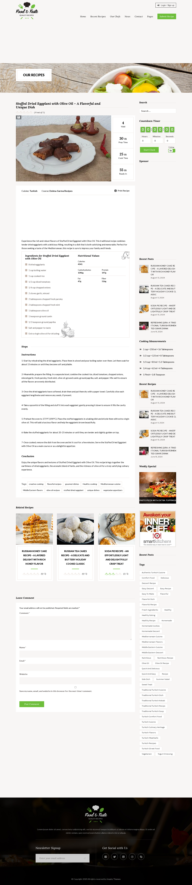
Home (83, 16)
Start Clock (149, 149)
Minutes (157, 136)
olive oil (145, 663)
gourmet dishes (72, 484)
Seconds (170, 136)
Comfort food (148, 578)
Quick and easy (149, 674)
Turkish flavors (149, 732)
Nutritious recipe (165, 658)
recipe (165, 674)
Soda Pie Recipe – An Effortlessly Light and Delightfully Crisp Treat (117, 557)
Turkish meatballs (150, 738)
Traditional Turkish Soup (153, 711)
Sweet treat (147, 684)
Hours (145, 136)
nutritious (146, 658)
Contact (139, 16)
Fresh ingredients (150, 610)
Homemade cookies (151, 626)
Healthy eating (148, 615)
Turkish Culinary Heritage (153, 727)
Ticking (171, 147)
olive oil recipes (53, 490)
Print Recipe (123, 190)
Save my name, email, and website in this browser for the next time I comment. (55, 691)
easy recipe (165, 588)
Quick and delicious (151, 668)
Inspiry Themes (114, 879)
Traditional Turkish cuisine (154, 690)
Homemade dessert (151, 631)
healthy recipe (148, 620)
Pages (150, 16)
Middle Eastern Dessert (152, 652)
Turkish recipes (149, 743)
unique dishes (93, 490)
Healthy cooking (90, 484)
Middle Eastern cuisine (152, 647)
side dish (146, 679)
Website (23, 674)
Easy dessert (148, 588)
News (127, 16)
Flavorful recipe (149, 604)
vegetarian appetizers (112, 490)
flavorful (164, 594)
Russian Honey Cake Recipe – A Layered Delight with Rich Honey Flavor (34, 557)
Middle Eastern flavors (33, 490)
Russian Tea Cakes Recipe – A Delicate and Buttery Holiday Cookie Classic (75, 557)
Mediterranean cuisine (110, 484)
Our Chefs (115, 16)
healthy (167, 610)
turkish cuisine (149, 722)
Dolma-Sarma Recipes (61, 191)
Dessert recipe (149, 583)
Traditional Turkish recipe (153, 706)
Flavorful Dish (148, 599)
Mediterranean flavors (152, 642)
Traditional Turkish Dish (152, 695)
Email (22, 661)
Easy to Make (148, 594)
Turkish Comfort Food (152, 716)
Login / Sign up (167, 5)
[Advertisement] (96, 42)
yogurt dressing (165, 754)
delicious (165, 578)
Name (22, 647)
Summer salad (163, 679)
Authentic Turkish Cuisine (153, 572)
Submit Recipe (167, 16)
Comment (24, 613)
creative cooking (36, 484)
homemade (166, 620)
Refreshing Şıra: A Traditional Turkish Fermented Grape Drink (163, 325)
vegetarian (147, 754)
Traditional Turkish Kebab (153, 700)
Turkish (33, 191)
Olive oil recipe (162, 663)
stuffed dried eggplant (73, 490)
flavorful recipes (54, 484)
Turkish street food (151, 748)
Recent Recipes (98, 16)
